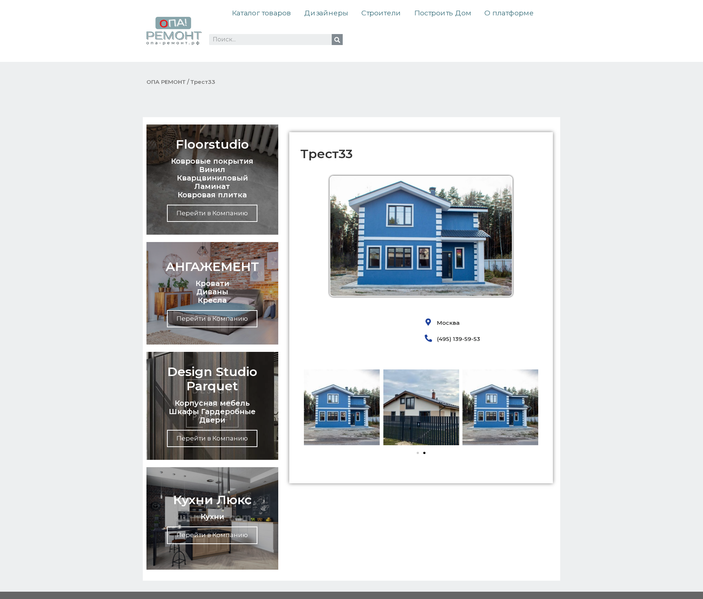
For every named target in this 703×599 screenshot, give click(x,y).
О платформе (508, 13)
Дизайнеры (326, 13)
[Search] (337, 39)
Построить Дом (442, 13)
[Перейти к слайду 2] (424, 453)
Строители (381, 13)
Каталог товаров (261, 13)
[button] (312, 408)
